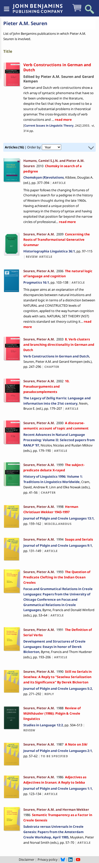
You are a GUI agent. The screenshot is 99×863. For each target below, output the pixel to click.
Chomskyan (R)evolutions (43, 177)
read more (63, 119)
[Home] (37, 6)
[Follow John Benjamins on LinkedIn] (70, 859)
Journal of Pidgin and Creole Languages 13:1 (58, 518)
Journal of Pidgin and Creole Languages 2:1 (57, 750)
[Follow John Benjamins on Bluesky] (63, 859)
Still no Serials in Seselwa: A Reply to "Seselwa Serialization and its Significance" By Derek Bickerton (57, 676)
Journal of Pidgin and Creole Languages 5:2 (57, 688)
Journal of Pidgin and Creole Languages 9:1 (57, 545)
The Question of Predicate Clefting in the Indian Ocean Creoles (56, 577)
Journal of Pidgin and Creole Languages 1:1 (57, 788)
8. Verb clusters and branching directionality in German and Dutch (58, 344)
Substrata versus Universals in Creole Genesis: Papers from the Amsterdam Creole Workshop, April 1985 (53, 831)
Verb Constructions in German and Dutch (56, 356)
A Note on (76, 744)
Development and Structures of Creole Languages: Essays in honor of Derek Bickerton (54, 646)
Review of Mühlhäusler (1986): (52, 713)
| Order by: (23, 147)
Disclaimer (26, 859)
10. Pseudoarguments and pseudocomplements (46, 386)
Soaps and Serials (79, 539)
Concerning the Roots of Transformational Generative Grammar (56, 239)
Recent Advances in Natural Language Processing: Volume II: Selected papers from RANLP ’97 (59, 439)
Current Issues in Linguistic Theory (49, 125)
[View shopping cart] (76, 11)
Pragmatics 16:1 (36, 282)
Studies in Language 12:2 (43, 725)
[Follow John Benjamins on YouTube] (78, 859)
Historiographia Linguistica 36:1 (49, 251)
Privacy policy (47, 859)
